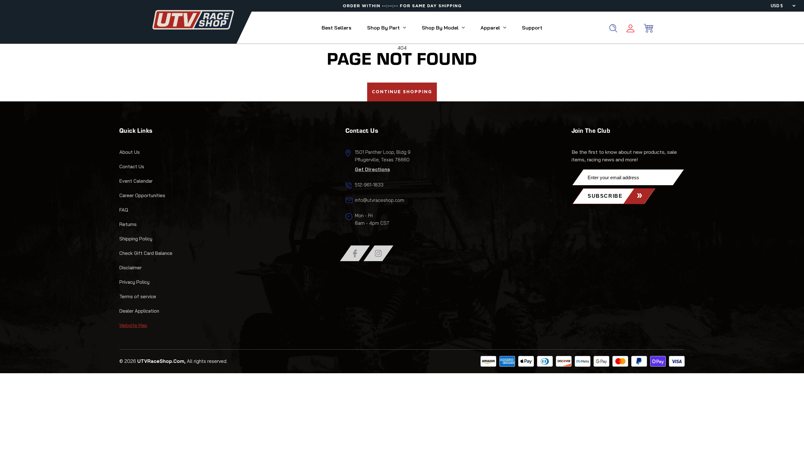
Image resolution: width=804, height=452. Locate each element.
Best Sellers (336, 27)
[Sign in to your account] (630, 29)
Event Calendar (136, 181)
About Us (129, 152)
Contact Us (131, 167)
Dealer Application (139, 311)
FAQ (123, 210)
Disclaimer (130, 268)
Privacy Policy (134, 282)
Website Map (133, 325)
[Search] (613, 28)
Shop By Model (440, 27)
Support (532, 27)
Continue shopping (402, 92)
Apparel (490, 27)
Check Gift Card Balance (145, 253)
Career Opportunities (142, 195)
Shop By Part (383, 27)
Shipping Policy (135, 239)
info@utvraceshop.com (379, 200)
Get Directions (372, 169)
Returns (128, 224)
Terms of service (137, 296)
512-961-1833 (369, 185)
